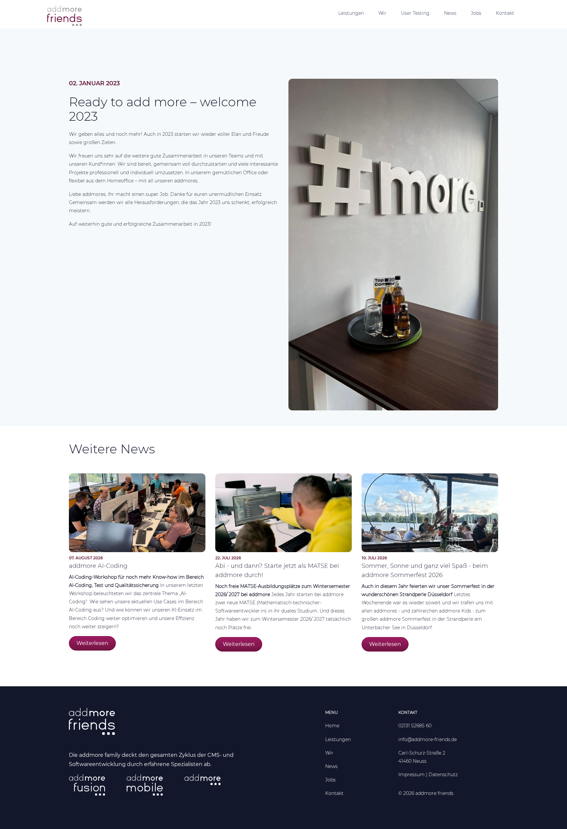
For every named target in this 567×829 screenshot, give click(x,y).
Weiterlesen (92, 643)
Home (332, 726)
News (450, 13)
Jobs (476, 13)
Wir (382, 13)
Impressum (411, 774)
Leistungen (351, 13)
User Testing (415, 13)
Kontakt (505, 13)
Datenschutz (443, 774)
